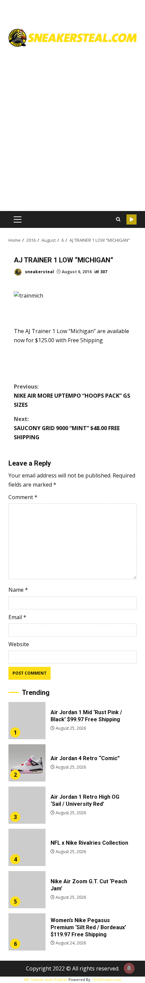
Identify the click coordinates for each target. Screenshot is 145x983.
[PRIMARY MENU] (17, 219)
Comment (22, 497)
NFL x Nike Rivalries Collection (27, 847)
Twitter (131, 219)
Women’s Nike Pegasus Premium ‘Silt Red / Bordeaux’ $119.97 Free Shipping (27, 932)
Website (18, 644)
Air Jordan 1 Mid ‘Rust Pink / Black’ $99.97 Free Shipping (27, 720)
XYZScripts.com (107, 979)
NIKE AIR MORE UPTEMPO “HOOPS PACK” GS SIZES (72, 395)
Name (18, 589)
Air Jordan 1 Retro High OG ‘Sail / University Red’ (27, 805)
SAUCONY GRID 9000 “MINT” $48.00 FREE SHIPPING (67, 428)
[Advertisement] (72, 126)
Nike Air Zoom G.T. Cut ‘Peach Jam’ (27, 889)
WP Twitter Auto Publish (45, 979)
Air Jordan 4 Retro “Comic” (27, 762)
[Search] (118, 219)
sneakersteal (39, 272)
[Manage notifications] (129, 968)
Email (17, 617)
